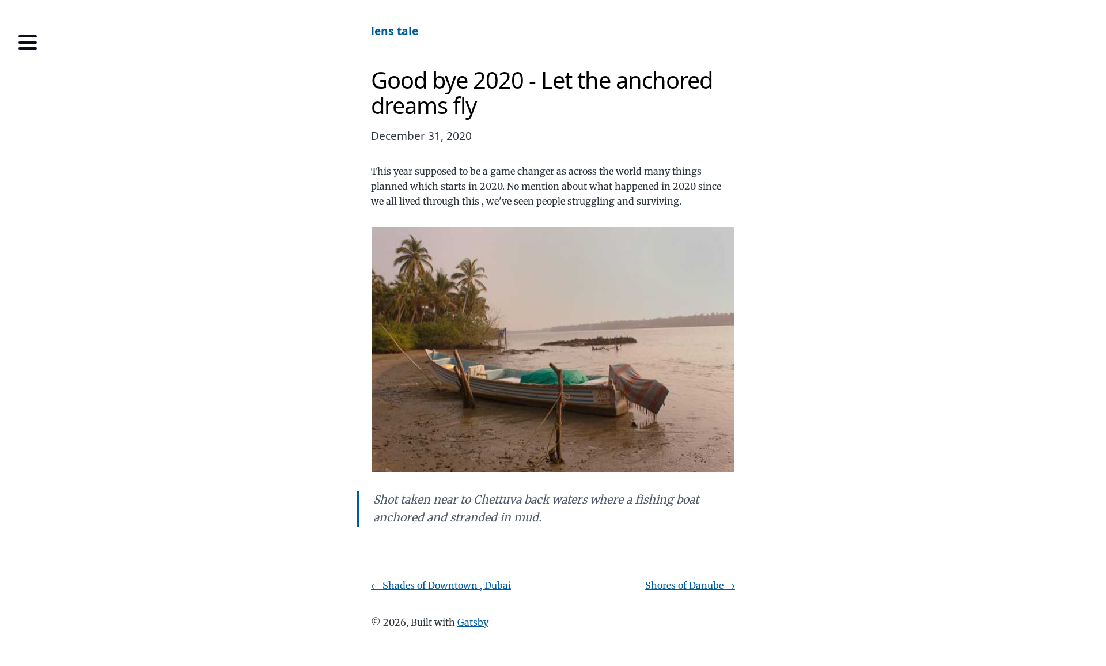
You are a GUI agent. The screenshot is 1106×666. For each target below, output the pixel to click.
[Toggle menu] (27, 42)
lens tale (394, 31)
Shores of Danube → (690, 585)
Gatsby (472, 622)
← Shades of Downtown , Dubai (441, 585)
